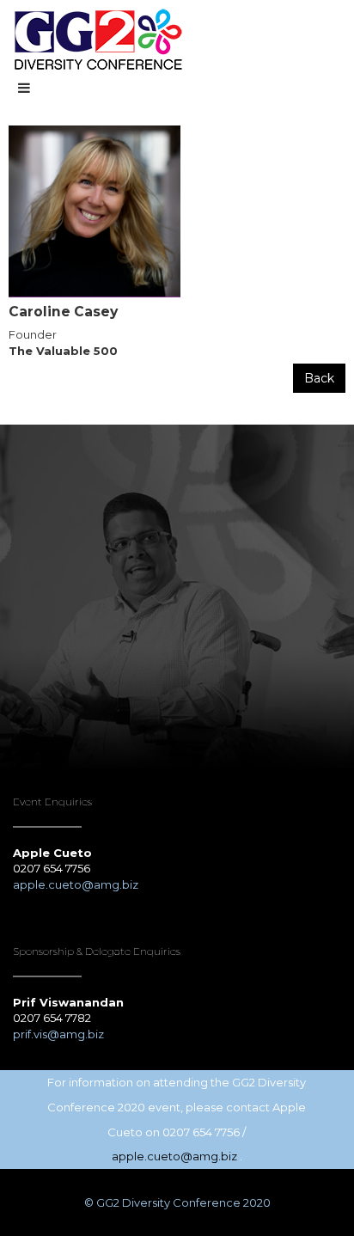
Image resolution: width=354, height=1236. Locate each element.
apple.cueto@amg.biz (77, 884)
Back (319, 378)
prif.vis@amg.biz (58, 1034)
